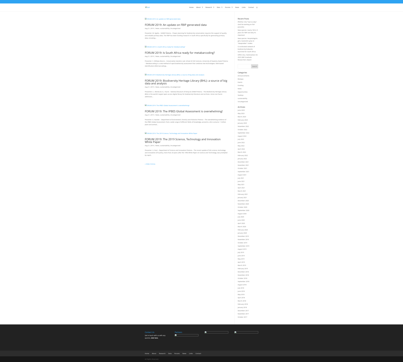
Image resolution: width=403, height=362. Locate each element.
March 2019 (242, 265)
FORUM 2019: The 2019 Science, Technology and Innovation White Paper (183, 140)
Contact (251, 7)
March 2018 (242, 301)
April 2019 (241, 262)
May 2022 (241, 146)
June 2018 (241, 291)
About (198, 7)
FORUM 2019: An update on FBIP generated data (176, 25)
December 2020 (243, 201)
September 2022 (243, 133)
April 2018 (241, 298)
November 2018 (243, 275)
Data (218, 7)
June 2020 (241, 220)
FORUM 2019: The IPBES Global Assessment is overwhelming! (184, 111)
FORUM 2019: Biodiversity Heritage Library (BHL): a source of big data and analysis (186, 82)
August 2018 (242, 285)
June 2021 (241, 181)
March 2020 (242, 227)
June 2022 (241, 142)
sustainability (164, 28)
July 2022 (241, 139)
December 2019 (243, 236)
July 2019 (241, 252)
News (237, 7)
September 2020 (243, 210)
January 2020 (242, 233)
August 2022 (242, 136)
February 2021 (243, 194)
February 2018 (243, 304)
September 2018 (243, 281)
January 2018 (242, 307)
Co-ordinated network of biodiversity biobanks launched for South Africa (247, 49)
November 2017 (243, 314)
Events (240, 82)
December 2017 (243, 311)
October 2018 (242, 278)
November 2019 (243, 239)
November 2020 (243, 204)
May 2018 (241, 294)
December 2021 (243, 162)
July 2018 (241, 288)
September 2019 (243, 246)
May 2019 (241, 259)
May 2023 (241, 113)
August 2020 (242, 214)
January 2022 (242, 159)
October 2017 (242, 317)
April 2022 (241, 149)
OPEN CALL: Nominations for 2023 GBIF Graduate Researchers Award (248, 57)
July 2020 (241, 217)
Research (208, 7)
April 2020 (241, 223)
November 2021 (243, 165)
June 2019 (241, 256)
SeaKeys (240, 95)
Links (244, 7)
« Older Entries (150, 164)
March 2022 (242, 152)
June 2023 (241, 110)
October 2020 (242, 207)
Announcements (243, 76)
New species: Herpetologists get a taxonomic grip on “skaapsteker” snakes (248, 40)
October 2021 (242, 168)
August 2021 (242, 175)
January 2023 (242, 123)
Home (191, 7)
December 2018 (243, 272)
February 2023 (243, 120)
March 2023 (242, 117)
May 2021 (241, 184)
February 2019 (243, 269)
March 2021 (242, 191)
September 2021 (243, 172)
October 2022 (242, 130)
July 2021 (241, 178)
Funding (240, 85)
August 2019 (242, 249)
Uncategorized (175, 28)
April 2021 (241, 188)
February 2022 (243, 155)
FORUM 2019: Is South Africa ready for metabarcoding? (180, 53)
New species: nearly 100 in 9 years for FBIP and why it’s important (248, 32)
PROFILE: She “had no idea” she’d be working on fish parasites (247, 24)
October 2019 (242, 243)
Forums (227, 7)
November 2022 (243, 126)
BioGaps (240, 79)
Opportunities (243, 92)
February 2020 (243, 230)
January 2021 (242, 197)
